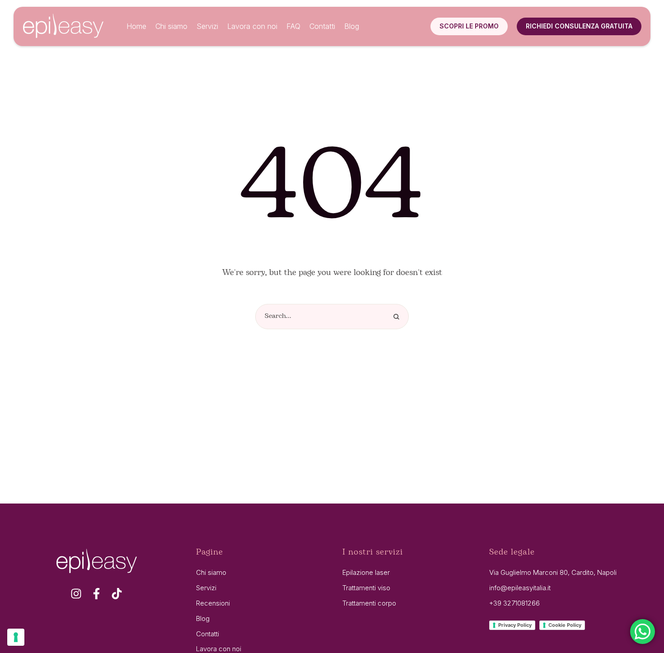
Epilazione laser (366, 572)
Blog (203, 618)
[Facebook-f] (96, 593)
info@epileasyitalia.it (520, 587)
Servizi (206, 587)
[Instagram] (76, 593)
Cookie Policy (564, 625)
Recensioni (213, 603)
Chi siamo (211, 572)
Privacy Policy (515, 625)
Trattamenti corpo (369, 603)
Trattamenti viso (366, 587)
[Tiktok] (116, 593)
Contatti (207, 634)
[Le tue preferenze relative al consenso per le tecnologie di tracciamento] (15, 637)
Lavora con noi (218, 648)
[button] (469, 26)
